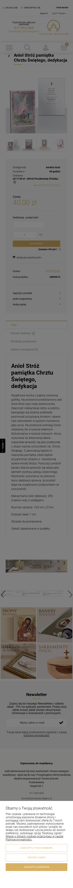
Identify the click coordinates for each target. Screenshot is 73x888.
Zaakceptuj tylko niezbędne (36, 848)
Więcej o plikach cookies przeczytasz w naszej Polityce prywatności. (34, 838)
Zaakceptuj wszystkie (36, 867)
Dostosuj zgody (37, 857)
